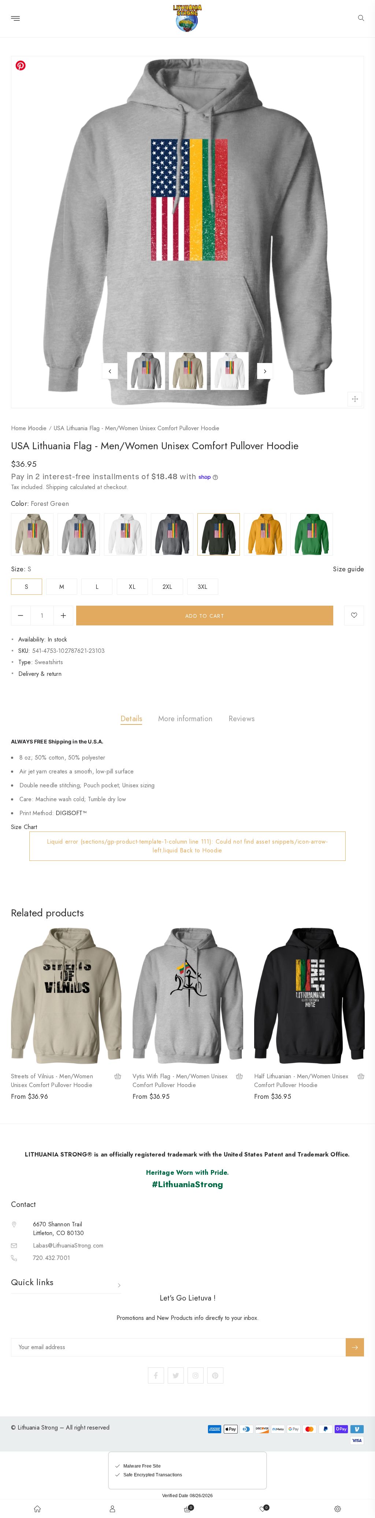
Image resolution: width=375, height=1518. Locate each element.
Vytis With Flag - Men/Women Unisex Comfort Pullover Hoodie (180, 1080)
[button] (361, 18)
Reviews (242, 718)
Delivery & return (40, 674)
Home (18, 428)
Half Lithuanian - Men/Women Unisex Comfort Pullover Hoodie (301, 1080)
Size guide (348, 569)
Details (131, 718)
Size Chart (24, 827)
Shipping (57, 487)
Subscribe (355, 1347)
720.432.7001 (51, 1258)
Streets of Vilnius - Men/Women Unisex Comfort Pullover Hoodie (52, 1080)
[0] (263, 1509)
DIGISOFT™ (71, 813)
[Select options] (118, 1077)
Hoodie (37, 428)
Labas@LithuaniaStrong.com (68, 1245)
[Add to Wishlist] (354, 615)
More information (185, 718)
